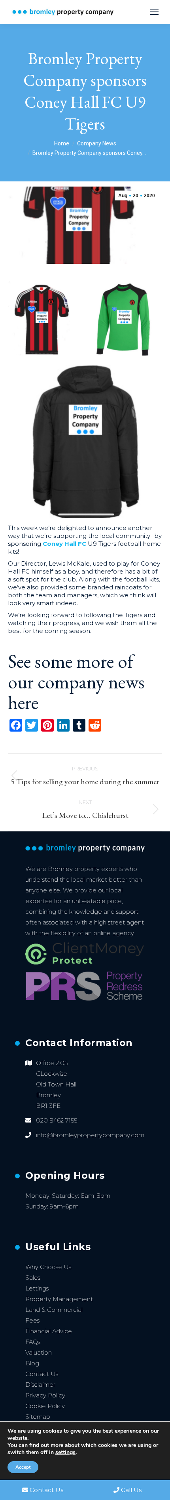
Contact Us (41, 1374)
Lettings (37, 1288)
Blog (32, 1363)
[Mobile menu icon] (154, 12)
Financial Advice (48, 1331)
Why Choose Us (48, 1267)
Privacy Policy (45, 1395)
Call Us (131, 1490)
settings (65, 1452)
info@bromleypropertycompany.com (90, 1135)
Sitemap (37, 1416)
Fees (32, 1320)
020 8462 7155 (56, 1120)
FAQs (32, 1342)
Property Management (59, 1299)
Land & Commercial (54, 1309)
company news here (76, 692)
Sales (32, 1277)
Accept (22, 1467)
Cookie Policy (45, 1406)
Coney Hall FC (64, 543)
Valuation (38, 1352)
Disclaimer (40, 1384)
